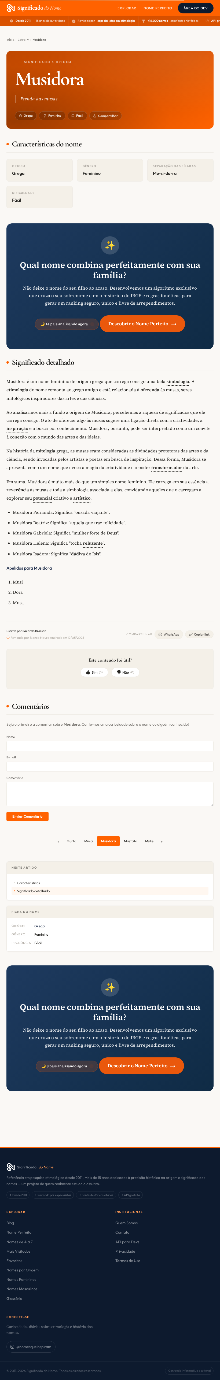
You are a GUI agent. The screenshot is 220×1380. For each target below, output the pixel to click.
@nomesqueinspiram (33, 1346)
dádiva (78, 554)
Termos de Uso (127, 1260)
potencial (42, 498)
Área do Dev (196, 8)
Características (28, 883)
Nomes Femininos (21, 1279)
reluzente (93, 543)
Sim (97, 672)
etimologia (17, 390)
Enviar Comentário (27, 816)
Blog (10, 1222)
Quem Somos (126, 1222)
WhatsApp (171, 634)
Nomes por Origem (22, 1270)
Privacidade (125, 1251)
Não (128, 672)
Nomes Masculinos (21, 1288)
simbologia (178, 381)
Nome (10, 737)
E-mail (11, 757)
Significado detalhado (33, 891)
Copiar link (202, 634)
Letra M (23, 40)
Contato (122, 1232)
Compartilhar (108, 116)
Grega (28, 115)
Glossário (14, 1298)
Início (10, 40)
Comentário (14, 778)
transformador (166, 467)
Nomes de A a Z (19, 1241)
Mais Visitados (18, 1251)
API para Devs (127, 1241)
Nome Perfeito (158, 8)
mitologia (45, 451)
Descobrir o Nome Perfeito (142, 323)
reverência (17, 490)
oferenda (150, 390)
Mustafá (130, 841)
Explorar (127, 8)
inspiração (17, 428)
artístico (81, 498)
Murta (71, 841)
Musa (88, 841)
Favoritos (14, 1260)
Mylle (149, 841)
